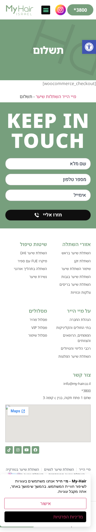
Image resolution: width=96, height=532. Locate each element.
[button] (89, 47)
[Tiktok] (9, 450)
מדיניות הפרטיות (68, 517)
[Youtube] (26, 450)
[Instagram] (18, 450)
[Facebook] (35, 450)
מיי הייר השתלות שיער (56, 96)
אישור (45, 503)
